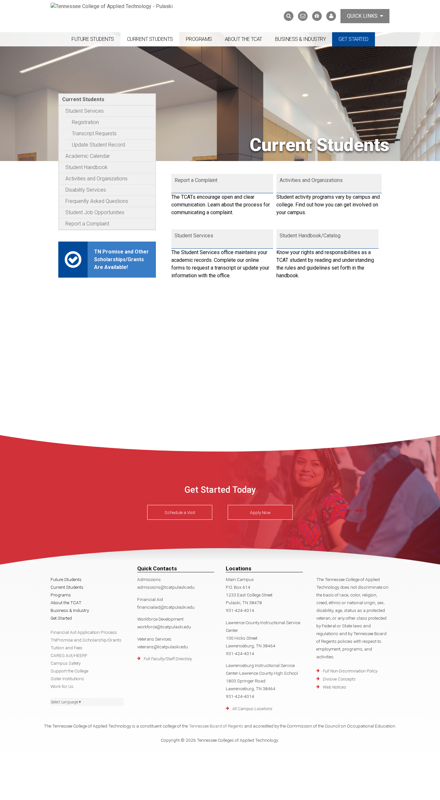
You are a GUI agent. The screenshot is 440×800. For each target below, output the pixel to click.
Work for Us (62, 686)
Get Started (353, 39)
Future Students (93, 39)
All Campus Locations (252, 708)
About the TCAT (243, 39)
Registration (85, 122)
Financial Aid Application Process (84, 632)
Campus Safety (66, 663)
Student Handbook (86, 167)
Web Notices (334, 687)
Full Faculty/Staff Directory (168, 658)
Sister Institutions (67, 678)
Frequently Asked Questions (96, 201)
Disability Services (85, 190)
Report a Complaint (87, 224)
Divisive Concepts (339, 678)
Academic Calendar (87, 156)
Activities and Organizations (96, 179)
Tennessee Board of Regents (216, 726)
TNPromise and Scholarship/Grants (86, 640)
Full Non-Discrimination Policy (350, 670)
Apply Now (260, 512)
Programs (199, 39)
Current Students (150, 39)
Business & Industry (300, 39)
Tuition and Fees (66, 647)
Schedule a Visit (180, 512)
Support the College (69, 670)
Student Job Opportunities (94, 212)
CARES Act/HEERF (69, 655)
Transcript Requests (94, 133)
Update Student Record (98, 145)
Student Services (84, 111)
